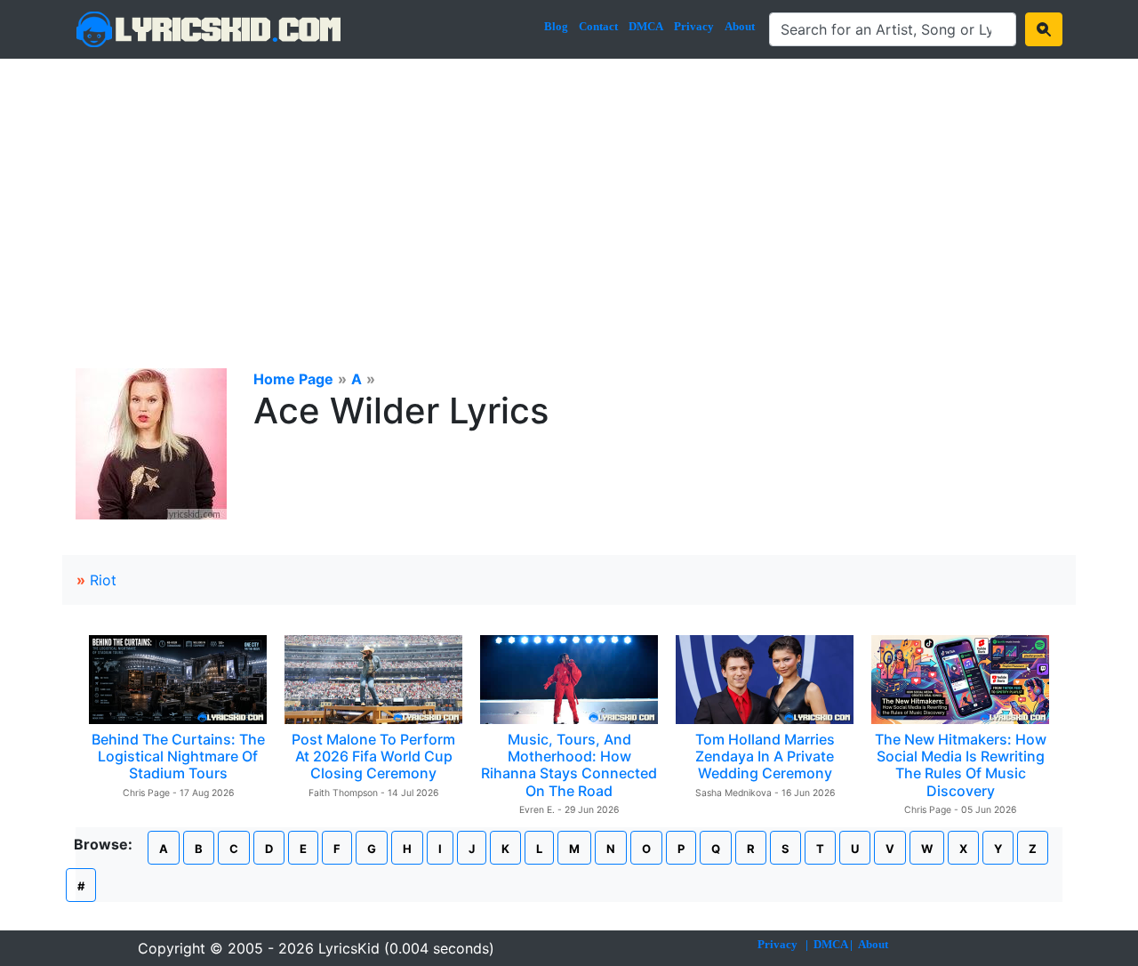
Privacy (694, 26)
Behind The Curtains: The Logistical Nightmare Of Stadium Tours (178, 756)
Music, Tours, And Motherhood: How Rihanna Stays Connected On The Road (569, 765)
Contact (598, 26)
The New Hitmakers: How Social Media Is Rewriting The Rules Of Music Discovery (960, 765)
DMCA (646, 26)
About (740, 26)
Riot (103, 580)
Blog (556, 26)
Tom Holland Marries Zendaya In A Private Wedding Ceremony (765, 756)
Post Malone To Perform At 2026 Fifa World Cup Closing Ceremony (373, 756)
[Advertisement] (569, 192)
